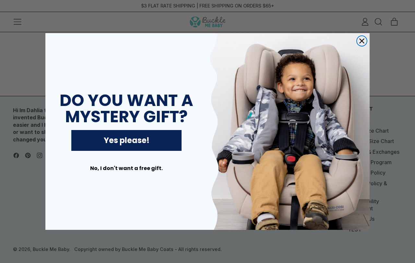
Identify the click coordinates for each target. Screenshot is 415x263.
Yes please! (126, 140)
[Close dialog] (362, 41)
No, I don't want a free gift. (126, 168)
